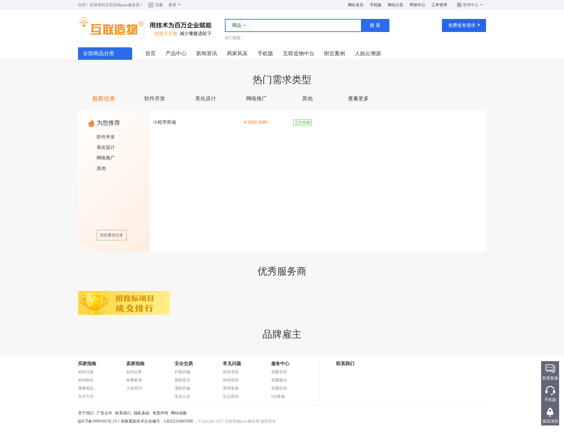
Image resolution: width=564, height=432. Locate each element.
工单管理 (439, 5)
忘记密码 (231, 396)
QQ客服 (278, 396)
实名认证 (182, 396)
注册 (159, 5)
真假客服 (231, 388)
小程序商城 (164, 122)
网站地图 (179, 413)
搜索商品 (86, 388)
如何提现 (231, 380)
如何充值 (231, 372)
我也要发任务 (111, 235)
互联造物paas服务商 (122, 5)
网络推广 (256, 98)
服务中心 (280, 363)
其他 (307, 98)
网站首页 (356, 5)
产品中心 (175, 53)
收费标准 (134, 380)
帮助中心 (417, 5)
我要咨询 (279, 372)
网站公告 (395, 5)
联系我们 (123, 413)
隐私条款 (141, 413)
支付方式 (86, 396)
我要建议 (279, 380)
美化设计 (205, 98)
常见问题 (232, 363)
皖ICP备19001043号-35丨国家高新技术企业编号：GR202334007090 (135, 421)
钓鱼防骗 (182, 372)
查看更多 (358, 98)
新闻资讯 (206, 53)
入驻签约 (134, 388)
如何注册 (86, 372)
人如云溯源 (368, 53)
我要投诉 (279, 388)
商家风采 (237, 53)
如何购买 (86, 380)
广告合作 (104, 413)
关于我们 (86, 413)
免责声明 (160, 413)
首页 (150, 53)
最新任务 (104, 98)
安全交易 (184, 363)
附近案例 (334, 53)
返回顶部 (550, 421)
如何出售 (134, 372)
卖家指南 (135, 363)
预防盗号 (182, 380)
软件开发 (154, 98)
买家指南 (87, 363)
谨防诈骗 (182, 388)
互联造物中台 (298, 53)
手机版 (376, 5)
